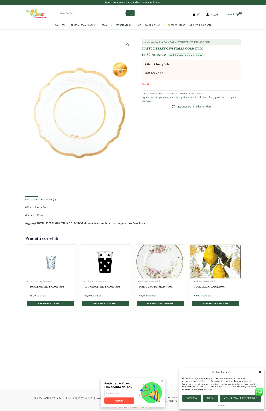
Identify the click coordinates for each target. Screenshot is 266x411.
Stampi (105, 25)
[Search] (130, 13)
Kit (139, 25)
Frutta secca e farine (83, 25)
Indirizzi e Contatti (200, 25)
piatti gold (195, 97)
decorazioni (152, 97)
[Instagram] (198, 14)
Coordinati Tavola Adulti (164, 42)
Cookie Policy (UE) (177, 397)
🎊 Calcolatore (176, 25)
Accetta (192, 398)
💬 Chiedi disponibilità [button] (160, 303)
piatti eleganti (166, 97)
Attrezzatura (123, 25)
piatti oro (225, 97)
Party (150, 42)
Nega (210, 398)
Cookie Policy (220, 405)
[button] (259, 371)
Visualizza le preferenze (240, 398)
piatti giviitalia (182, 97)
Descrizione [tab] (31, 199)
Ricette (173, 400)
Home (144, 42)
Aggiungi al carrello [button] (51, 303)
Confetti (60, 25)
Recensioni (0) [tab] (48, 199)
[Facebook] (194, 14)
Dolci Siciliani (153, 25)
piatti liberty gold (211, 97)
